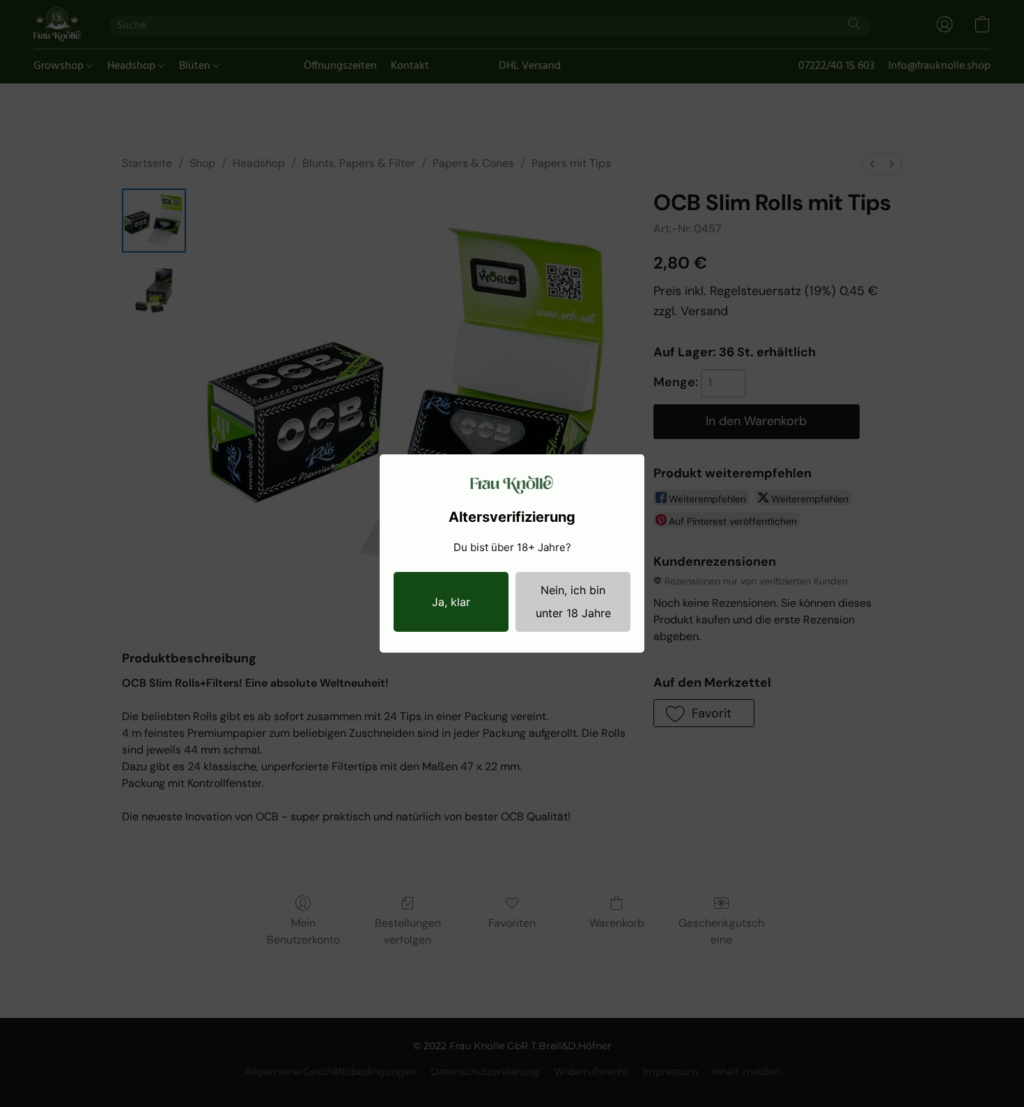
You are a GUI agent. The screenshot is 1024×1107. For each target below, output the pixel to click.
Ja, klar (451, 602)
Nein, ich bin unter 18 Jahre (573, 601)
